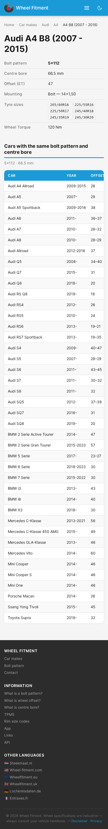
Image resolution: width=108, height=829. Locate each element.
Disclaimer (79, 821)
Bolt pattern (14, 666)
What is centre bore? (21, 707)
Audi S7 (14, 380)
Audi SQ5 (16, 402)
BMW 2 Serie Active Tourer (30, 434)
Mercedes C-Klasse (24, 520)
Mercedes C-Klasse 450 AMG (33, 531)
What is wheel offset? (22, 700)
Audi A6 (14, 218)
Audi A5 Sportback (24, 207)
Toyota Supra (19, 617)
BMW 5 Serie (19, 456)
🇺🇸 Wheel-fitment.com (23, 770)
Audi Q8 (15, 283)
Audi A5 (14, 196)
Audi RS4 (16, 304)
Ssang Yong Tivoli (23, 607)
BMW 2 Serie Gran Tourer (29, 445)
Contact (11, 672)
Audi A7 (14, 229)
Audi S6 (14, 369)
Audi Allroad (18, 250)
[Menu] (86, 8)
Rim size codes (16, 721)
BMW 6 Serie (19, 466)
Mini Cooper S (20, 574)
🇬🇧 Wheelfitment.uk (20, 784)
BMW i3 (14, 488)
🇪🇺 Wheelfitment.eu (20, 777)
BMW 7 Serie (19, 477)
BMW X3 (15, 510)
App (7, 728)
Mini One (15, 585)
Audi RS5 (16, 315)
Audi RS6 (16, 326)
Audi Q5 (15, 261)
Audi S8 (14, 391)
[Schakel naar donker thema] (100, 8)
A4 (55, 25)
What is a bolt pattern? (23, 693)
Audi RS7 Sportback (25, 337)
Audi (45, 25)
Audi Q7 (14, 272)
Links (8, 735)
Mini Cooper (18, 564)
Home (9, 25)
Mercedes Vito (20, 553)
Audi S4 (14, 348)
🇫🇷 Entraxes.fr (16, 798)
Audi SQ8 (16, 423)
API (7, 742)
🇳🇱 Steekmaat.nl (18, 763)
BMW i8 (14, 499)
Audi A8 (14, 240)
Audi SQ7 (16, 412)
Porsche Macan (21, 596)
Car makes (28, 25)
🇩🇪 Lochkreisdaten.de (22, 791)
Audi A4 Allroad (21, 186)
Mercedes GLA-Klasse (27, 542)
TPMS (9, 714)
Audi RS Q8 (18, 294)
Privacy (96, 821)
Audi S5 (14, 358)
